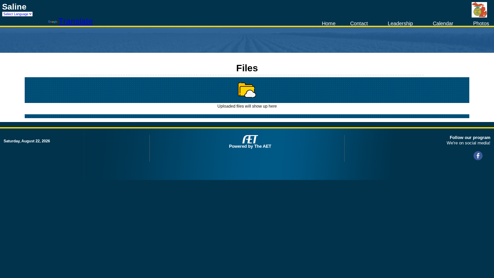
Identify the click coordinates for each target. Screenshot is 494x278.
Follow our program (470, 137)
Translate (75, 21)
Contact (359, 23)
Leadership (400, 23)
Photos (481, 23)
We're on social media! (468, 142)
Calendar (443, 23)
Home (329, 23)
